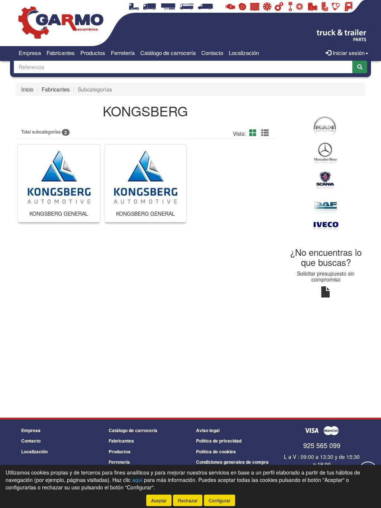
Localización (244, 53)
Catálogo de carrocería (168, 53)
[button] (254, 132)
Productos (92, 53)
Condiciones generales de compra (232, 462)
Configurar (219, 500)
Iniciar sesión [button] (348, 53)
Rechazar (188, 500)
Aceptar (159, 500)
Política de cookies (216, 451)
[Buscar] (359, 67)
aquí (137, 479)
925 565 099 (321, 445)
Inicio (27, 89)
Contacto (212, 53)
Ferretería (123, 53)
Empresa (30, 53)
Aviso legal (208, 430)
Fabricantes (61, 53)
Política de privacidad (218, 440)
